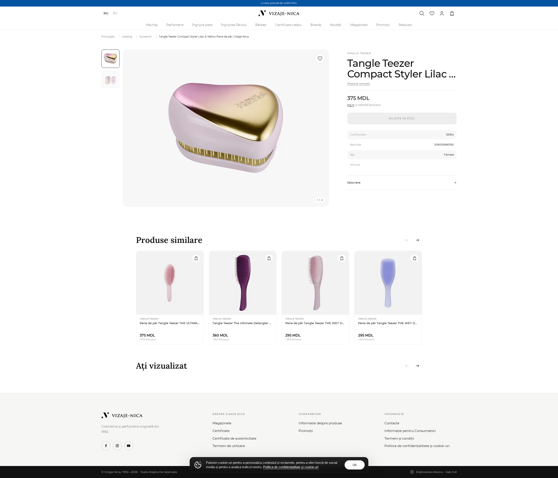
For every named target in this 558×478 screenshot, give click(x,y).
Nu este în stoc (402, 118)
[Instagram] (117, 445)
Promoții (383, 25)
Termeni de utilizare (229, 446)
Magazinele (358, 25)
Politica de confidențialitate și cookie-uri (416, 446)
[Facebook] (106, 445)
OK (355, 465)
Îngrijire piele (202, 25)
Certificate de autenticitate (234, 438)
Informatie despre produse (320, 423)
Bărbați (261, 25)
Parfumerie (175, 25)
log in (350, 105)
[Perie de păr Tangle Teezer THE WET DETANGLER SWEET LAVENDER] (388, 283)
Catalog (127, 36)
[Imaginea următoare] (320, 128)
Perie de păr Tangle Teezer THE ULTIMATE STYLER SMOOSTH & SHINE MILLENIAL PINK (170, 323)
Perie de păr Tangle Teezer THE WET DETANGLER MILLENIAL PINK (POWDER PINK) (315, 323)
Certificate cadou (288, 25)
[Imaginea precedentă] (131, 128)
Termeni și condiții (399, 438)
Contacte (391, 423)
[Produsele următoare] (417, 240)
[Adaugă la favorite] (320, 58)
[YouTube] (128, 445)
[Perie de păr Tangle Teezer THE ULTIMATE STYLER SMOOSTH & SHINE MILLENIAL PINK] (169, 283)
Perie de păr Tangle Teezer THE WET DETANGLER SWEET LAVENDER (388, 323)
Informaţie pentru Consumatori (410, 431)
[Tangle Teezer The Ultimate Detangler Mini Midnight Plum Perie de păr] (242, 283)
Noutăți (336, 25)
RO (106, 13)
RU (115, 13)
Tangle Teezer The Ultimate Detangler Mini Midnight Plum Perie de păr (243, 323)
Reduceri (405, 25)
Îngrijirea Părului (234, 25)
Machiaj (152, 25)
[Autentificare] (442, 13)
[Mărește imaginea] (226, 128)
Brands (315, 25)
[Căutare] (422, 13)
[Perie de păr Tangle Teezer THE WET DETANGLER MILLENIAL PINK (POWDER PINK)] (315, 283)
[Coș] (452, 13)
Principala (107, 36)
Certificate (221, 431)
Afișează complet (358, 83)
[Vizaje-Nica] (279, 13)
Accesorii (145, 36)
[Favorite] (432, 13)
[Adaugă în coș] (196, 258)
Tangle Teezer (359, 53)
